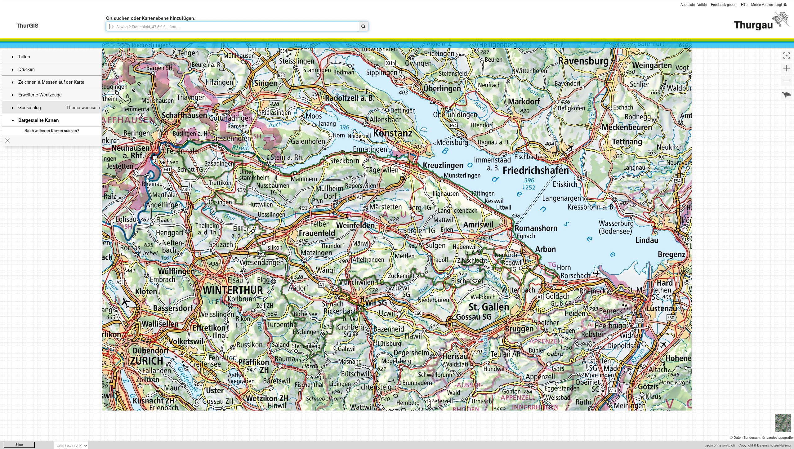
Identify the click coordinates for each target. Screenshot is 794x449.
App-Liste (687, 4)
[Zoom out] (786, 81)
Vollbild (702, 4)
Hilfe (744, 4)
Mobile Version (762, 4)
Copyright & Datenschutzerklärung (764, 444)
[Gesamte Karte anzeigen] (786, 95)
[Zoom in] (786, 68)
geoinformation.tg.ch (720, 444)
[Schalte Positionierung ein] (786, 55)
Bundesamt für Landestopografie (768, 437)
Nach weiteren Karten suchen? (52, 130)
